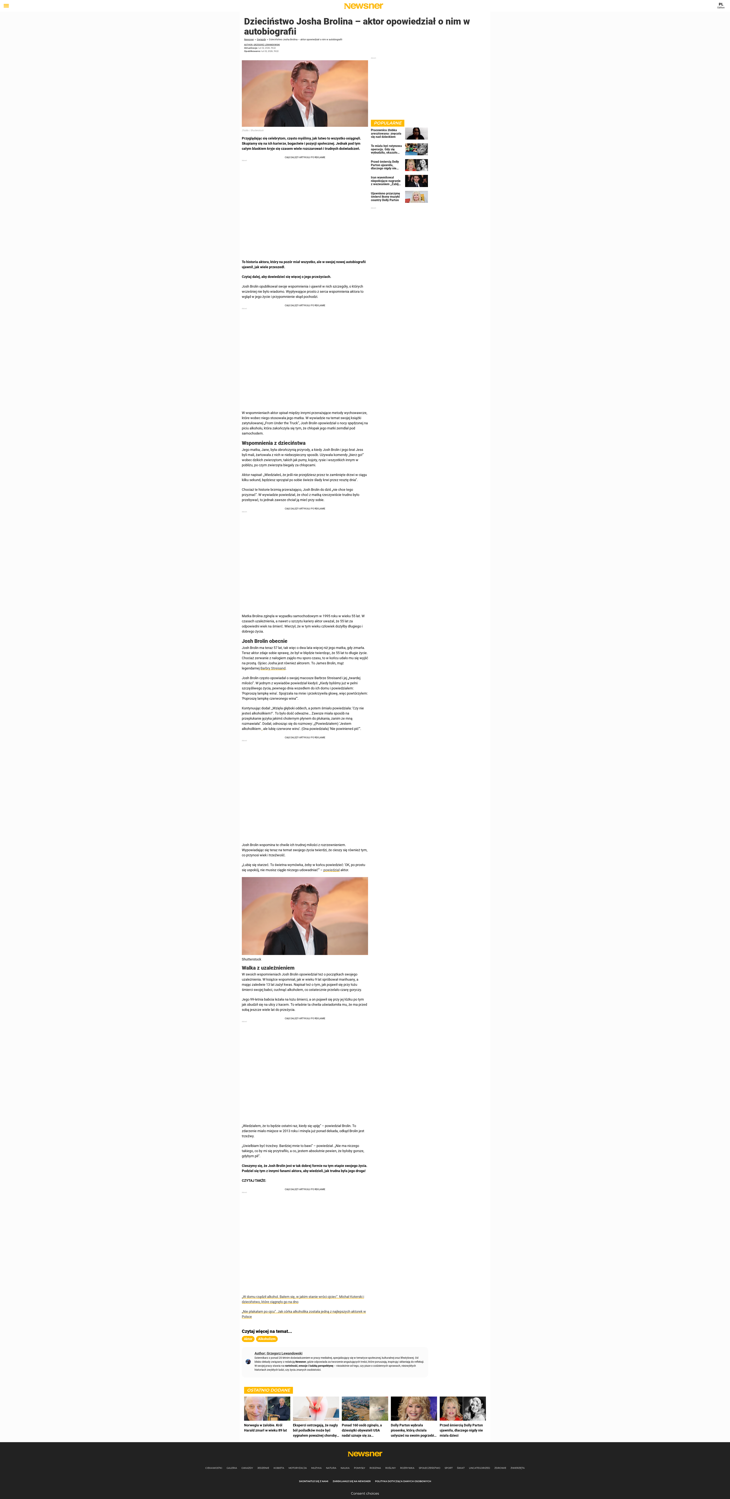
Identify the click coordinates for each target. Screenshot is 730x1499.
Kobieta (279, 1467)
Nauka (345, 1467)
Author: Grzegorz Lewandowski (262, 45)
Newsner (249, 39)
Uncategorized (479, 1467)
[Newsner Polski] (363, 6)
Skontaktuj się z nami (313, 1481)
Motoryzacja (298, 1467)
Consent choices (365, 1493)
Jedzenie (263, 1467)
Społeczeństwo (429, 1467)
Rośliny (390, 1467)
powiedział (331, 870)
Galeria (232, 1467)
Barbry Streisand (273, 668)
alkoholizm (267, 1339)
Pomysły (359, 1467)
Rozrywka (407, 1467)
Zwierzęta (518, 1467)
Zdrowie (500, 1467)
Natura (331, 1467)
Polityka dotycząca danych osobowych (403, 1481)
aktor (248, 1339)
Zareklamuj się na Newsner (352, 1481)
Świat (461, 1467)
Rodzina (375, 1467)
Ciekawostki (213, 1467)
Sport (449, 1467)
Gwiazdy (261, 39)
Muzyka (316, 1467)
